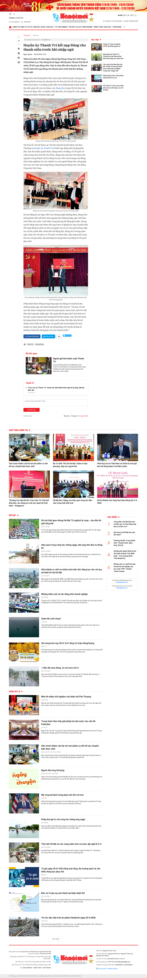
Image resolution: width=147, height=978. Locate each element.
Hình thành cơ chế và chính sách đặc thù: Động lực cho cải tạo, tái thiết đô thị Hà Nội (71, 571)
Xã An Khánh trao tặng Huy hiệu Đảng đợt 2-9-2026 (117, 501)
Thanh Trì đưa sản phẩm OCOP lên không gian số (111, 45)
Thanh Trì (30, 344)
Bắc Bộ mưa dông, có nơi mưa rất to (61, 667)
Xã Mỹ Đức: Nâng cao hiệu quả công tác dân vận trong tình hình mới (72, 501)
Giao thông (45, 527)
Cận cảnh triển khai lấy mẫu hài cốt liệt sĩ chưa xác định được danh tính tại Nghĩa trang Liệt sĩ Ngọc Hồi (112, 68)
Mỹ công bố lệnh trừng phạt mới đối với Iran (62, 795)
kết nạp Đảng (39, 344)
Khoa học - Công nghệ (112, 27)
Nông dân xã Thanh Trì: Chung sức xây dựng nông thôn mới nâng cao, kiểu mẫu (113, 56)
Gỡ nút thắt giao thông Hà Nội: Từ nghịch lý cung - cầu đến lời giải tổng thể (71, 522)
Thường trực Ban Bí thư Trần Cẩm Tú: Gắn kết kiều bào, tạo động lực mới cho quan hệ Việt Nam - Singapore (29, 503)
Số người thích (83, 416)
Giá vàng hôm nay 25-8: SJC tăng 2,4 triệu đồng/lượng (67, 643)
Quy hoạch (45, 576)
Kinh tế (24, 27)
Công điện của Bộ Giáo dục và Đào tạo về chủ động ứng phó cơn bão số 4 (125, 524)
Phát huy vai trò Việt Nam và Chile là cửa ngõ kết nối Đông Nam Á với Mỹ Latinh (117, 464)
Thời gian (74, 416)
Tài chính (44, 597)
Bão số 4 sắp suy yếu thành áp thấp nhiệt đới (63, 893)
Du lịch (78, 27)
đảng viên (60, 88)
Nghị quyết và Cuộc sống (51, 752)
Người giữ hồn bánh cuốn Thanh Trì (68, 360)
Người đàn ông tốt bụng (52, 770)
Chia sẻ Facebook (33, 336)
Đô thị (29, 27)
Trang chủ (26, 35)
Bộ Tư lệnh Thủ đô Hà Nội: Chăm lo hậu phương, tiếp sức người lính (70, 464)
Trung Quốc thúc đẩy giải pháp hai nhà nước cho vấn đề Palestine (68, 723)
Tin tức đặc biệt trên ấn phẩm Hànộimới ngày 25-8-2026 (68, 917)
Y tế (55, 27)
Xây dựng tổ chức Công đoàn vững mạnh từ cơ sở (113, 77)
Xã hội (43, 27)
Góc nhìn (44, 823)
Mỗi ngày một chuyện (49, 774)
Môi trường (45, 671)
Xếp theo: (67, 416)
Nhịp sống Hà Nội (131, 21)
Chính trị (16, 27)
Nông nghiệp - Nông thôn (92, 27)
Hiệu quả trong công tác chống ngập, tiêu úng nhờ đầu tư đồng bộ (71, 546)
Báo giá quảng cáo (124, 962)
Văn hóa (36, 27)
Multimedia (62, 27)
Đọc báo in (15, 22)
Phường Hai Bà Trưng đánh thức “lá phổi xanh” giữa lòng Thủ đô (124, 542)
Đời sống (44, 700)
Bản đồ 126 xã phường (113, 21)
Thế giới (71, 27)
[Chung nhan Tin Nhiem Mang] (106, 968)
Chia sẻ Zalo (49, 336)
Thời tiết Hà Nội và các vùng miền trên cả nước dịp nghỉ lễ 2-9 (71, 844)
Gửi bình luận (31, 410)
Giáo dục (49, 27)
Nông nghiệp (46, 551)
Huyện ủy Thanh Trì (43, 148)
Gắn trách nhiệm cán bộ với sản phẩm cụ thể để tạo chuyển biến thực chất (28, 464)
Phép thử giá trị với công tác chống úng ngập (63, 819)
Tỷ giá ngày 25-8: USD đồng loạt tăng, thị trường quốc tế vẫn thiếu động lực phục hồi (70, 870)
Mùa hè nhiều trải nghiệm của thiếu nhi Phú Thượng (66, 696)
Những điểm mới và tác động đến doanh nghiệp (64, 594)
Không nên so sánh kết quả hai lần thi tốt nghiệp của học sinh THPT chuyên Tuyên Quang (124, 567)
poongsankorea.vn (122, 582)
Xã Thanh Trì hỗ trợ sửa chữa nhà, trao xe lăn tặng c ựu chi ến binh (113, 88)
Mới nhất (27, 22)
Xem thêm (56, 939)
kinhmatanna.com (122, 588)
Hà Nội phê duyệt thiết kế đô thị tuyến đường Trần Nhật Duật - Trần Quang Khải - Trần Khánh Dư (125, 554)
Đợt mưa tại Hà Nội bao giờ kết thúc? (124, 533)
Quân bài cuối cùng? (51, 618)
